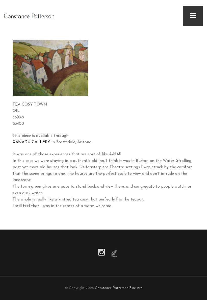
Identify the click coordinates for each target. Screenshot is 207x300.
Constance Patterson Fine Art (118, 288)
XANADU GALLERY (31, 142)
